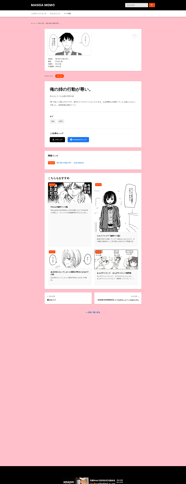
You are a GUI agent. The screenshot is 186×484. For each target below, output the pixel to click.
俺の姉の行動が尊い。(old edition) (70, 163)
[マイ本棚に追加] (134, 35)
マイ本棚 (67, 13)
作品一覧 (41, 23)
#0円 (61, 121)
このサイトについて (38, 13)
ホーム (33, 23)
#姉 (52, 121)
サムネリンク (55, 13)
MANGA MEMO (43, 5)
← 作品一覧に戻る (93, 312)
